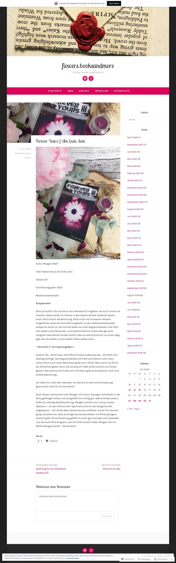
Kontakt (84, 91)
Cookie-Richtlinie (72, 558)
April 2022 (132, 137)
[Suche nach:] (144, 119)
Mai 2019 (131, 317)
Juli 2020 (132, 216)
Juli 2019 (131, 302)
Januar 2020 (133, 259)
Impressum (101, 91)
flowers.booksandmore (88, 65)
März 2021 (132, 166)
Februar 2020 (134, 252)
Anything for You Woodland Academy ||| (51, 469)
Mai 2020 (132, 230)
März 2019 (132, 331)
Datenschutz (122, 91)
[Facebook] (85, 78)
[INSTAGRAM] (91, 550)
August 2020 (133, 209)
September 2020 (135, 202)
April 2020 (132, 238)
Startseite (55, 91)
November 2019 (135, 273)
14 (135, 390)
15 (140, 390)
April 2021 (132, 159)
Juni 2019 (132, 309)
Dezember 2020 (135, 187)
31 (150, 400)
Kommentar (107, 516)
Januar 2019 (133, 345)
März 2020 (132, 245)
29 (139, 400)
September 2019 (135, 288)
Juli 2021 (131, 151)
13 (130, 390)
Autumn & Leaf (110, 467)
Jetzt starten (114, 3)
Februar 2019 (133, 338)
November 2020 (135, 195)
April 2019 (132, 324)
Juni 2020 (132, 223)
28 (134, 400)
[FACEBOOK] (84, 550)
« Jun (130, 408)
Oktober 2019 (133, 281)
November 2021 (135, 144)
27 (129, 400)
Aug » (137, 408)
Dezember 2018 (135, 352)
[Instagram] (91, 78)
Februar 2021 (133, 173)
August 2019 (133, 295)
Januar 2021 (133, 180)
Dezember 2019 (135, 266)
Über (70, 91)
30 (144, 400)
